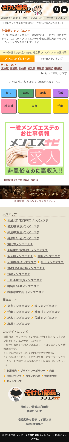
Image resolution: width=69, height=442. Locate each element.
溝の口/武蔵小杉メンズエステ (26, 268)
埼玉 (9, 92)
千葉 (60, 105)
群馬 (26, 92)
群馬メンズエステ (18, 323)
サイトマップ (14, 381)
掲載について (14, 376)
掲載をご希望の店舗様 (34, 409)
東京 (34, 105)
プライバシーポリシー (33, 370)
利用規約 (12, 370)
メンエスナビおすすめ (17, 58)
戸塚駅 (40, 68)
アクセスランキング (52, 58)
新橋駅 (14, 68)
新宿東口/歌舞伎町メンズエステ (27, 250)
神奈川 (8, 105)
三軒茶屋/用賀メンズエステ (24, 280)
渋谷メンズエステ (18, 274)
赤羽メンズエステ (49, 256)
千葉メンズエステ (18, 311)
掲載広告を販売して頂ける (34, 421)
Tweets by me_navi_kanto (21, 179)
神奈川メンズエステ (47, 311)
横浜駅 (31, 68)
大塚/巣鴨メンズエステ (21, 262)
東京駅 (5, 68)
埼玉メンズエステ (46, 305)
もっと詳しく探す (55, 73)
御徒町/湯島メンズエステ (23, 286)
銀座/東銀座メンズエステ (23, 232)
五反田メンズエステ (20, 256)
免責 (51, 370)
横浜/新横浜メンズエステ (23, 226)
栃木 (43, 92)
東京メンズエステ (18, 305)
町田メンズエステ (52, 262)
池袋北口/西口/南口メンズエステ (27, 220)
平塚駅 (58, 68)
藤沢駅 (49, 68)
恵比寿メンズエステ (20, 244)
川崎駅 (22, 68)
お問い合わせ (32, 376)
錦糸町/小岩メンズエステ (23, 238)
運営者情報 (50, 376)
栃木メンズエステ (18, 317)
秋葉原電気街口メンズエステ (25, 292)
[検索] (56, 9)
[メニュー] (64, 9)
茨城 (60, 92)
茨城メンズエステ (46, 317)
